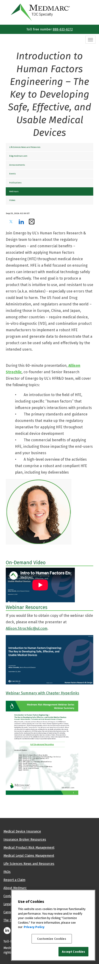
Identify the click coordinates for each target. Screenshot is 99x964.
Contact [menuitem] (9, 896)
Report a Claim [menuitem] (14, 879)
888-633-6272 (63, 29)
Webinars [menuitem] (13, 191)
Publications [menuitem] (15, 182)
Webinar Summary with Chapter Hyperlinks (42, 693)
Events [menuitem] (12, 173)
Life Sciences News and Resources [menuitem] (24, 147)
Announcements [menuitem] (17, 164)
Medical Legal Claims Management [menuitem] (28, 855)
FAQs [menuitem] (7, 871)
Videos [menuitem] (12, 200)
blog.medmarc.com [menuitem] (18, 155)
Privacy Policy (34, 927)
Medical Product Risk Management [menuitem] (28, 847)
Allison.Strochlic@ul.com (26, 628)
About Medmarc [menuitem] (15, 888)
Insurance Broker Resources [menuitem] (24, 839)
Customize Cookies (51, 939)
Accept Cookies (73, 951)
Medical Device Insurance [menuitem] (22, 831)
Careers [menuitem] (9, 912)
